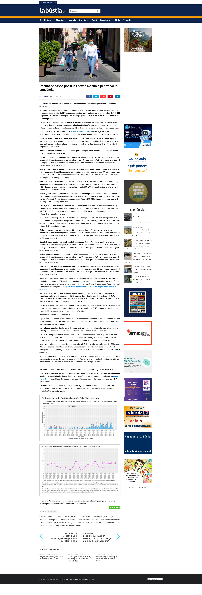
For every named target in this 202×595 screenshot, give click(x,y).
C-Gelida (107, 517)
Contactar (127, 20)
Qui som (68, 579)
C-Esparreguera (97, 517)
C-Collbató (85, 517)
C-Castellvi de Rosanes (71, 517)
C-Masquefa (52, 520)
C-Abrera (57, 517)
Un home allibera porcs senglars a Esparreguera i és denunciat (141, 279)
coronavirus (52, 511)
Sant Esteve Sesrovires (65, 525)
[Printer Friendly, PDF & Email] (114, 507)
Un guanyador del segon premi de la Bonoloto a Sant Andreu (142, 269)
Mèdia (117, 20)
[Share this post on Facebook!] (89, 96)
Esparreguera (70, 523)
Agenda (72, 20)
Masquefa (94, 523)
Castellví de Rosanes (47, 523)
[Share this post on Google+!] (103, 96)
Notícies (48, 20)
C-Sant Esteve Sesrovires (109, 520)
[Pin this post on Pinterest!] (110, 96)
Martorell (86, 523)
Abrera (49, 517)
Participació (105, 20)
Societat (78, 525)
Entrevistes (83, 20)
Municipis (60, 20)
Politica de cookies (83, 579)
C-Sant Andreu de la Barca (87, 520)
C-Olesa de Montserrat (67, 520)
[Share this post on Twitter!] (96, 96)
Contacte (91, 579)
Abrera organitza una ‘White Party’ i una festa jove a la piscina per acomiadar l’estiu (80, 559)
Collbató (60, 523)
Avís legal (63, 579)
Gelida (79, 523)
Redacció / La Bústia (47, 96)
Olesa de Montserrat (107, 523)
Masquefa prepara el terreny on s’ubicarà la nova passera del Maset (106, 559)
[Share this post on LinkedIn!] (117, 96)
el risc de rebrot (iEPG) (80, 132)
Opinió (94, 20)
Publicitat (74, 579)
